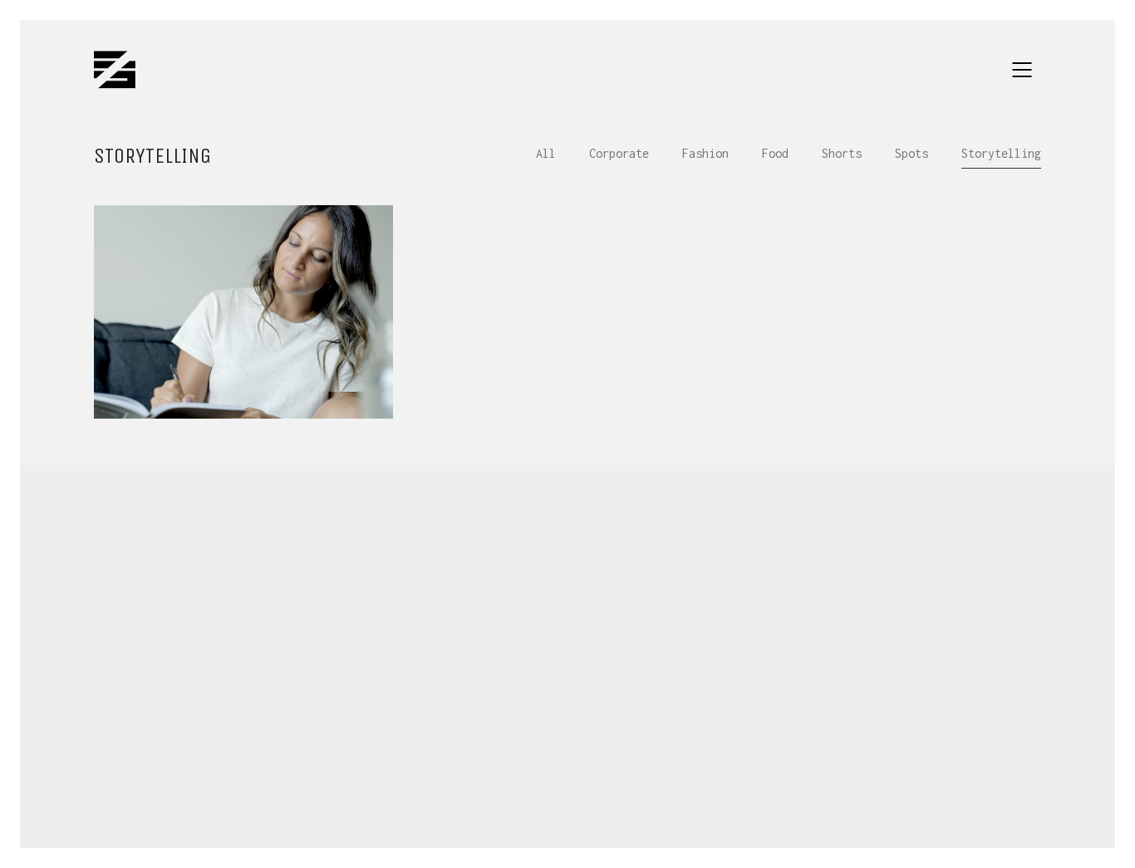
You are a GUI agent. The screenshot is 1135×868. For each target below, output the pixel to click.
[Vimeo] (649, 756)
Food (775, 153)
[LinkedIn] (607, 756)
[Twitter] (524, 756)
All (546, 153)
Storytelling (1001, 153)
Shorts (842, 153)
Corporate (619, 153)
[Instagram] (565, 756)
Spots (911, 153)
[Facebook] (482, 756)
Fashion (705, 153)
